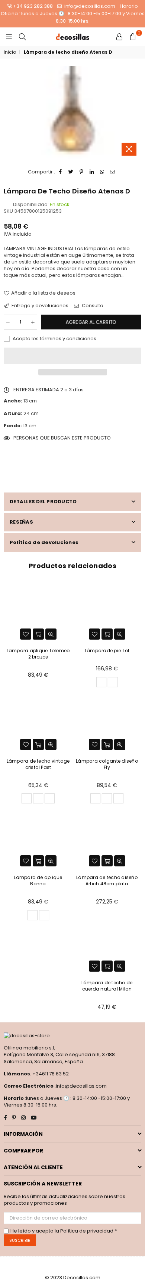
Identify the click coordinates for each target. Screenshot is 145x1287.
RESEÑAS (21, 521)
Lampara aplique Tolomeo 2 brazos (38, 653)
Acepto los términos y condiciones (54, 338)
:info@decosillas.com (80, 1085)
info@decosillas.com (89, 6)
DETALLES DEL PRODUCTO (43, 501)
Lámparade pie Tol (107, 650)
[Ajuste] (119, 36)
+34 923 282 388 (33, 6)
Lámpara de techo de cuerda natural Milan (107, 985)
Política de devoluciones (44, 542)
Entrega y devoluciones (39, 305)
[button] (72, 356)
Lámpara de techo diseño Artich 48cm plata (107, 880)
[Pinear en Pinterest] (81, 172)
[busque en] (22, 36)
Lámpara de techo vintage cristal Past (38, 764)
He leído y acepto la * (63, 1231)
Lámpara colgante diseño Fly (107, 764)
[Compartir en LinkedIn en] (92, 172)
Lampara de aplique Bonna (38, 880)
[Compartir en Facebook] (61, 172)
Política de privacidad (86, 1230)
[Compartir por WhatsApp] (102, 172)
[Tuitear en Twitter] (71, 172)
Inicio (10, 52)
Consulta (92, 305)
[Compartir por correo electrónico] (113, 172)
